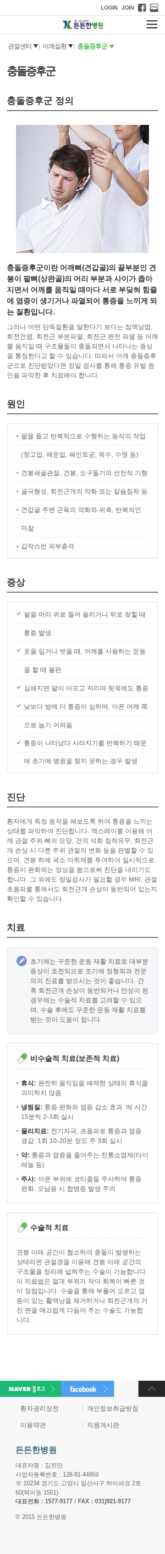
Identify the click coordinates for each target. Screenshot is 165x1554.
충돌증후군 (92, 46)
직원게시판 (103, 1425)
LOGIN (109, 8)
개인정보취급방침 (112, 1408)
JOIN (127, 8)
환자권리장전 (39, 1408)
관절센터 (20, 46)
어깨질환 (54, 46)
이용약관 (33, 1425)
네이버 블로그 (154, 8)
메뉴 (152, 24)
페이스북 (142, 8)
